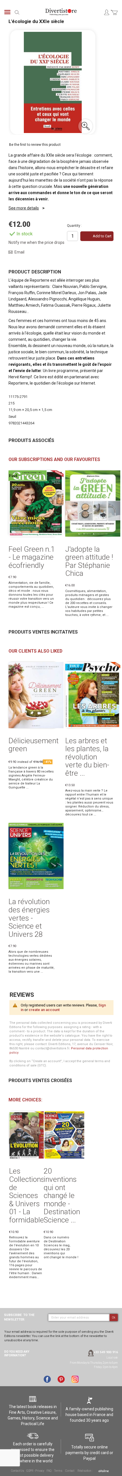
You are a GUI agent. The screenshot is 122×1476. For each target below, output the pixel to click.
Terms (58, 1470)
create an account (44, 1010)
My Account (106, 12)
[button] (85, 126)
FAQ (49, 1470)
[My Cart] (114, 16)
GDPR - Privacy (35, 1470)
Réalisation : (85, 1470)
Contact (69, 1470)
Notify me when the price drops (36, 242)
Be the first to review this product (35, 144)
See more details (24, 208)
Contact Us (17, 1470)
